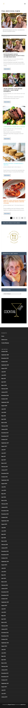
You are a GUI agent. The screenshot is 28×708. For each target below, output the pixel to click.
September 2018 (5, 402)
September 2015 (5, 520)
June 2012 (3, 653)
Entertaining (19, 128)
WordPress (23, 704)
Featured (5, 60)
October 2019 (4, 361)
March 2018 (4, 422)
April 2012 (3, 659)
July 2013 (3, 608)
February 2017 (4, 466)
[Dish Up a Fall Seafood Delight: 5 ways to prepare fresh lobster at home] (14, 188)
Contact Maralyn (5, 343)
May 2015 (3, 534)
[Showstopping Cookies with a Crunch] (14, 152)
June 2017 (3, 453)
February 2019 (4, 388)
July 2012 (3, 649)
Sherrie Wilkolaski (7, 59)
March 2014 (4, 581)
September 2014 (5, 561)
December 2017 (4, 432)
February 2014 (4, 585)
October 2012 (4, 639)
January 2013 (4, 629)
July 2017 (3, 449)
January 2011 (4, 696)
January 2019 (4, 392)
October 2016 (4, 476)
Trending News (10, 60)
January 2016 (4, 507)
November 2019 (4, 358)
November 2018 (4, 395)
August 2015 (4, 524)
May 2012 (3, 656)
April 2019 (3, 382)
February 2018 (4, 426)
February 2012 (4, 666)
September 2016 (5, 480)
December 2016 (4, 473)
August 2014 (4, 564)
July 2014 (3, 568)
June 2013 (3, 612)
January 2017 (4, 470)
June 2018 (3, 412)
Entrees (4, 130)
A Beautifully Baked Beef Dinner (14, 126)
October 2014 (4, 558)
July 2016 (3, 486)
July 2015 (3, 527)
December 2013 (4, 592)
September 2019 (5, 365)
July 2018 (3, 409)
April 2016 (3, 497)
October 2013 (4, 598)
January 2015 (4, 547)
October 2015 (4, 517)
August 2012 (4, 646)
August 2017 (4, 446)
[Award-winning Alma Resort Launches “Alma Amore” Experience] (14, 80)
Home (2, 336)
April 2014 (3, 578)
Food (11, 130)
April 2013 (3, 619)
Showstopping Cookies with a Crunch (13, 164)
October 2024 (4, 351)
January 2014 (4, 588)
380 (22, 218)
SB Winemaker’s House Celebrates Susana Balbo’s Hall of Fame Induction (14, 55)
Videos (18, 167)
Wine (14, 60)
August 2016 (4, 483)
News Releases (20, 205)
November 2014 (4, 554)
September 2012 (5, 642)
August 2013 (4, 605)
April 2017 (3, 459)
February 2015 (4, 544)
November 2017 (4, 436)
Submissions (4, 339)
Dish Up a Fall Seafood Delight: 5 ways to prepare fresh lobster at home (14, 202)
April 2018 (3, 419)
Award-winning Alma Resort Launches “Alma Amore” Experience (12, 90)
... (19, 218)
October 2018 (4, 398)
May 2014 (3, 575)
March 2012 (4, 663)
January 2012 (4, 669)
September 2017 (5, 442)
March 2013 (4, 622)
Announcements (20, 59)
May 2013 (3, 615)
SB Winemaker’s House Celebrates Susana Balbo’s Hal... (14, 30)
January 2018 (4, 429)
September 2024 (5, 354)
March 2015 (4, 541)
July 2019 (3, 371)
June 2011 (3, 693)
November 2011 (4, 676)
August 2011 (4, 686)
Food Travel (22, 93)
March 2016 (4, 500)
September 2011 (5, 683)
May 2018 (3, 415)
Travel (4, 95)
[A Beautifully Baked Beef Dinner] (14, 115)
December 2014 (4, 551)
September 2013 (5, 602)
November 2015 (4, 514)
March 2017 (4, 463)
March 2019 (4, 385)
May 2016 (3, 493)
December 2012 (4, 632)
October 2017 (4, 439)
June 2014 (3, 571)
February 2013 (4, 625)
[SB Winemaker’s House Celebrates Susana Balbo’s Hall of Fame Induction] (14, 45)
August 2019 (4, 368)
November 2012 (4, 636)
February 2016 (4, 503)
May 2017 (3, 456)
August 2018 (4, 405)
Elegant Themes (11, 704)
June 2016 (3, 490)
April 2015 (3, 537)
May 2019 (3, 378)
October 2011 (4, 680)
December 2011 (4, 673)
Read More (7, 69)
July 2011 (3, 690)
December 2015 (4, 510)
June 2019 (3, 375)
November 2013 (4, 595)
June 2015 (3, 531)
